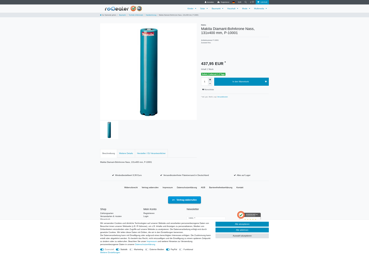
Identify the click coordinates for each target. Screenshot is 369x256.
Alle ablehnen (242, 230)
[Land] (233, 2)
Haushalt (231, 8)
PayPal (174, 249)
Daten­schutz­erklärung (187, 187)
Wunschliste (209, 90)
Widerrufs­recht (131, 187)
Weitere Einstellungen (110, 252)
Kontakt (239, 187)
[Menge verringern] (210, 84)
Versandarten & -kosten (111, 216)
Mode (245, 8)
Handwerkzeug (150, 15)
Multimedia (259, 8)
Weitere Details (126, 153)
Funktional (188, 249)
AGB (203, 187)
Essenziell (109, 249)
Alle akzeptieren (242, 224)
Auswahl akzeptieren (242, 236)
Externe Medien (157, 249)
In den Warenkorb (240, 81)
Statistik (123, 249)
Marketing (138, 249)
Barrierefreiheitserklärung (220, 187)
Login (145, 216)
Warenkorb (105, 219)
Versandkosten (222, 97)
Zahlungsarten (106, 213)
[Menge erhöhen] (210, 80)
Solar (203, 8)
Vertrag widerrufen (150, 187)
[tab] (108, 153)
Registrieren (149, 213)
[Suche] (246, 2)
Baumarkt (216, 8)
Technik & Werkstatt (135, 15)
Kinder (191, 8)
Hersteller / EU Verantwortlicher (151, 153)
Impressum (168, 187)
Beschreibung (108, 153)
